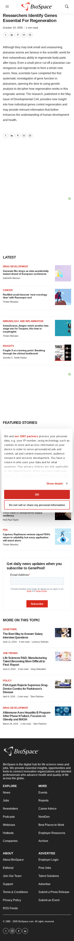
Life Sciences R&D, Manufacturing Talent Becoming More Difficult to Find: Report (25, 661)
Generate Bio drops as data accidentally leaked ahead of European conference (26, 272)
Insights (8, 346)
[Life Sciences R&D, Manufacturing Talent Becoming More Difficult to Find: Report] (63, 656)
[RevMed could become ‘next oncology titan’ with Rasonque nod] (63, 297)
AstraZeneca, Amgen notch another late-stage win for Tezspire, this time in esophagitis (26, 328)
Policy (7, 680)
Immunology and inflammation (23, 321)
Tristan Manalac (10, 302)
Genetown (10, 629)
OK (37, 494)
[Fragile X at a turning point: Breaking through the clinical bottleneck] (63, 353)
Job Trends (10, 653)
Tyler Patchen (37, 696)
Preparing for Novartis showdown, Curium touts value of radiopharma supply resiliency (27, 512)
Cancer (8, 290)
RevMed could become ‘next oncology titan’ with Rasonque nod (25, 296)
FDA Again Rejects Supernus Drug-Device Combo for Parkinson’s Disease (25, 689)
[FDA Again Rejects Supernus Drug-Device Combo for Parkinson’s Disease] (63, 683)
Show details (55, 483)
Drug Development (15, 266)
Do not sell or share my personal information (37, 505)
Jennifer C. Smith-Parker (15, 358)
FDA (5, 530)
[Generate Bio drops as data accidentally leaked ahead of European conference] (63, 273)
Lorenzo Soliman (40, 642)
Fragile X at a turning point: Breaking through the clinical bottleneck (24, 352)
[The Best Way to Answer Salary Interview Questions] (63, 632)
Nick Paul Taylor (11, 520)
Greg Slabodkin (38, 669)
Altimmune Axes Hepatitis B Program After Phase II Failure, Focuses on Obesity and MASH (26, 716)
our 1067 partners (26, 436)
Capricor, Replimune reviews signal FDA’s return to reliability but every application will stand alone (26, 537)
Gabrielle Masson (11, 278)
